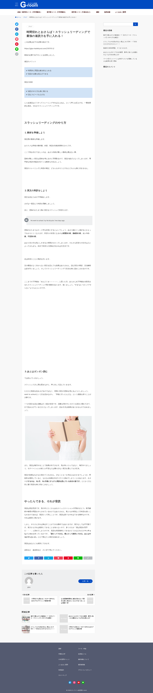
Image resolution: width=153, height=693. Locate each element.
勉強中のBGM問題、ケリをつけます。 (116, 48)
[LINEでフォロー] (83, 682)
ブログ (30, 26)
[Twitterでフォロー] (70, 682)
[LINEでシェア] (16, 49)
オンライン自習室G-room (79, 690)
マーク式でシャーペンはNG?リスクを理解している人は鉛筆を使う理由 (120, 60)
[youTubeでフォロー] (78, 682)
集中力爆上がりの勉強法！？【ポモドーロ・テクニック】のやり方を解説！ (120, 36)
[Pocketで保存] (16, 39)
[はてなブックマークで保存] (16, 34)
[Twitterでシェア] (16, 24)
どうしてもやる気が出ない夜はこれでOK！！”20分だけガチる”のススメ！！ (120, 43)
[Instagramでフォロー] (74, 682)
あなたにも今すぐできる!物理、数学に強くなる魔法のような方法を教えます (120, 53)
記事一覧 (85, 581)
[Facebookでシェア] (16, 29)
